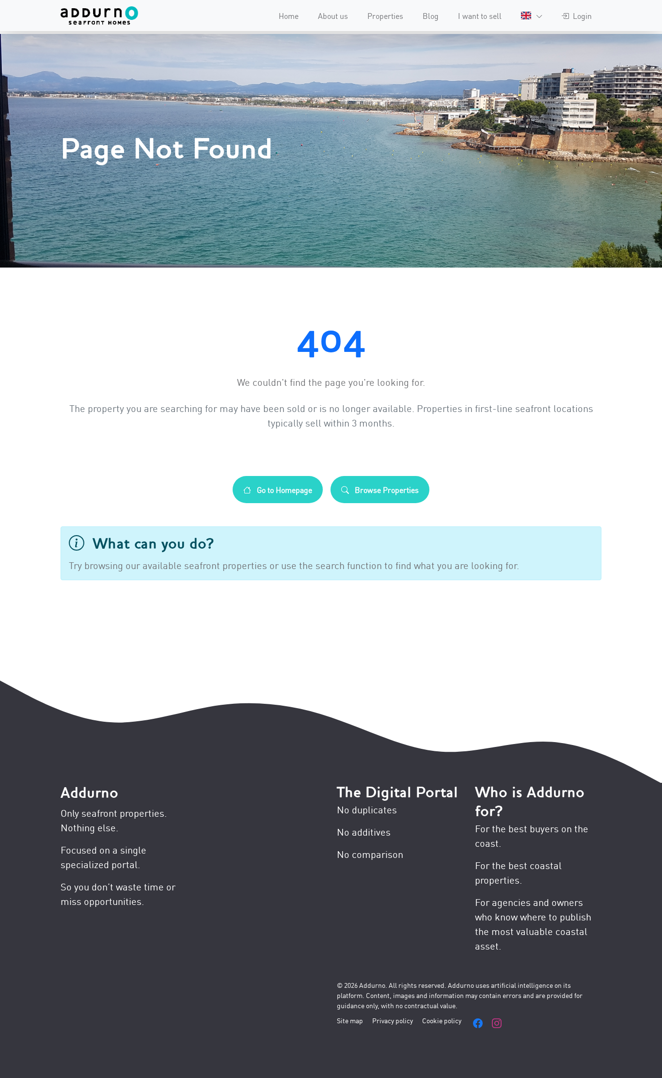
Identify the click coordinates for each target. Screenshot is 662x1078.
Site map (350, 1020)
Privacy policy (392, 1020)
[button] (531, 15)
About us (333, 15)
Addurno (89, 792)
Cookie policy (441, 1020)
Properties (385, 15)
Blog (431, 15)
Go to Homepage (283, 489)
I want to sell (480, 15)
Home (289, 15)
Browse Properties (386, 489)
